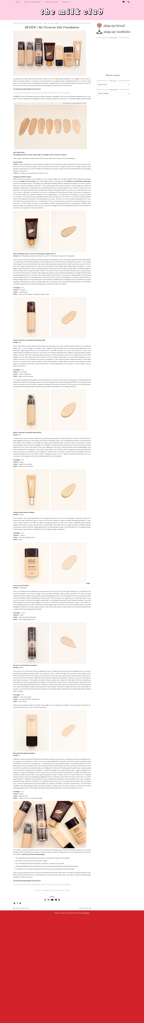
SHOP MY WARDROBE (32, 2)
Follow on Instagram (114, 75)
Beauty (58, 23)
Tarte (15, 93)
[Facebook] (56, 900)
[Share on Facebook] (14, 903)
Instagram (45, 890)
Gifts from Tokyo (83, 909)
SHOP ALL (66, 2)
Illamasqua (66, 93)
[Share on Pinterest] (20, 903)
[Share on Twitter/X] (17, 903)
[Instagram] (49, 900)
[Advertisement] (113, 111)
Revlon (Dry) (31, 93)
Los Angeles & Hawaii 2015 (24, 909)
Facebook (60, 890)
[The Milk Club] (72, 10)
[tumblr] (59, 900)
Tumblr (52, 890)
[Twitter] (45, 900)
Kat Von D (45, 93)
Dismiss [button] (86, 913)
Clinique (38, 93)
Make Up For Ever (56, 93)
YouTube (37, 890)
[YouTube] (52, 900)
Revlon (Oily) (22, 93)
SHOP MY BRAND (51, 2)
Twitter (68, 890)
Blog (18, 2)
